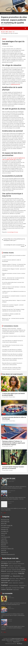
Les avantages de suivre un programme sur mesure (14, 245)
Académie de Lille (4, 561)
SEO (19, 580)
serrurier (4, 582)
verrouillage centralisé (16, 587)
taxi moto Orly (21, 582)
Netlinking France (6, 354)
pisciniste (5, 578)
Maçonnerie (16, 576)
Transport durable (22, 585)
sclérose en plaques (14, 580)
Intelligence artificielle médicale (19, 571)
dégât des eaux (22, 567)
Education (11, 501)
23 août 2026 (5, 446)
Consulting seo (5, 349)
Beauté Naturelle (21, 563)
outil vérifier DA (5, 367)
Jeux (2, 535)
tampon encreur (15, 582)
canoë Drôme (11, 565)
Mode (4, 390)
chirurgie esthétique (17, 565)
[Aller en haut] (25, 639)
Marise (11, 46)
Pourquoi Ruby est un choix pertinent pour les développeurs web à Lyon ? (14, 239)
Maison (4, 39)
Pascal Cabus (12, 397)
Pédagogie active (22, 578)
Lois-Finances (12, 479)
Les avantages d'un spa (12, 232)
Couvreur (3, 567)
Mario (3, 358)
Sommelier (10, 582)
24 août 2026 (5, 420)
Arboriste (10, 563)
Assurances (4, 519)
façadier (2, 569)
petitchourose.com (15, 84)
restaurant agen (5, 580)
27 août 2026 (5, 397)
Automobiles (11, 490)
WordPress (19, 643)
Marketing (3, 543)
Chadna (4, 336)
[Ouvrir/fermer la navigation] (3, 28)
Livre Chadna (5, 345)
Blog (3, 363)
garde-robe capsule (8, 569)
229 (4, 512)
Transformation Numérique (13, 585)
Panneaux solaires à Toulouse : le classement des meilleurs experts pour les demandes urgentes (13, 442)
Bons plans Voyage (5, 525)
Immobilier (3, 531)
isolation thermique (14, 573)
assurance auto (15, 563)
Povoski (10, 446)
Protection (3, 546)
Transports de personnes (7, 554)
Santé (2, 550)
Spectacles (3, 552)
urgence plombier (8, 587)
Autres (2, 523)
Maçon (11, 576)
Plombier (17, 578)
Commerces (4, 527)
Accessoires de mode (11, 561)
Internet (3, 533)
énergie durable (16, 589)
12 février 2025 (5, 46)
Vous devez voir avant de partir (12, 374)
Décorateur (17, 567)
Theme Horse (16, 641)
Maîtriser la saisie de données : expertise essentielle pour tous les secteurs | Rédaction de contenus (13, 330)
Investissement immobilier (5, 573)
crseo (3, 340)
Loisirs (2, 539)
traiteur (4, 585)
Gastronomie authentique (16, 569)
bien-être (4, 565)
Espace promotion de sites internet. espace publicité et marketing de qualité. (14, 20)
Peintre (22, 576)
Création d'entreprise (10, 567)
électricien (9, 589)
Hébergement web (10, 571)
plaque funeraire (12, 578)
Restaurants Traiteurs (6, 548)
